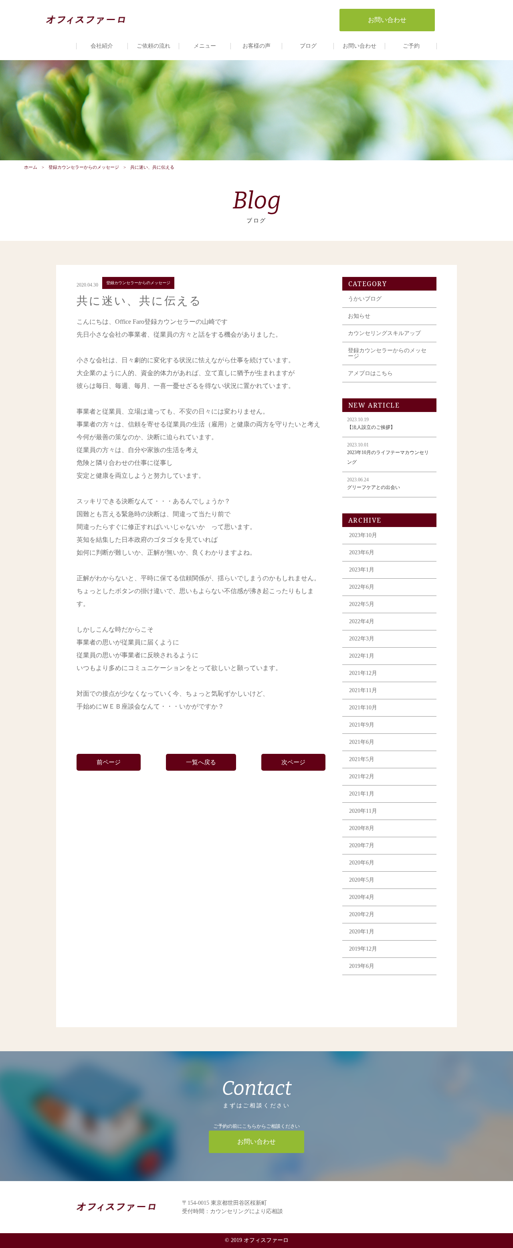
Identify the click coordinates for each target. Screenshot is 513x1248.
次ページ (293, 762)
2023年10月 (363, 535)
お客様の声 (256, 46)
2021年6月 (361, 742)
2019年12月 (363, 949)
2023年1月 (361, 570)
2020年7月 (361, 845)
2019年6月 (361, 966)
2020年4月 (361, 897)
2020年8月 (361, 828)
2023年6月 (361, 552)
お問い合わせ (359, 46)
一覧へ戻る (201, 762)
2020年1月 (361, 932)
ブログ (308, 46)
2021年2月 (361, 776)
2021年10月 (363, 708)
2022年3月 (361, 639)
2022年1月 (361, 656)
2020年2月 (361, 914)
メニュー (205, 46)
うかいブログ (365, 299)
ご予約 (411, 46)
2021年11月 (363, 690)
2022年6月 (361, 587)
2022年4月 (361, 621)
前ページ (109, 762)
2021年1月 (361, 794)
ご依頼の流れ (153, 46)
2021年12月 (363, 673)
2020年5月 (361, 880)
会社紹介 (102, 46)
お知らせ (359, 316)
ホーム (30, 167)
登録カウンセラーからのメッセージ (83, 167)
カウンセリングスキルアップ (384, 333)
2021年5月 (361, 759)
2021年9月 (361, 725)
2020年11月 (363, 811)
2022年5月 (361, 604)
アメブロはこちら (370, 373)
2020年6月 (361, 863)
